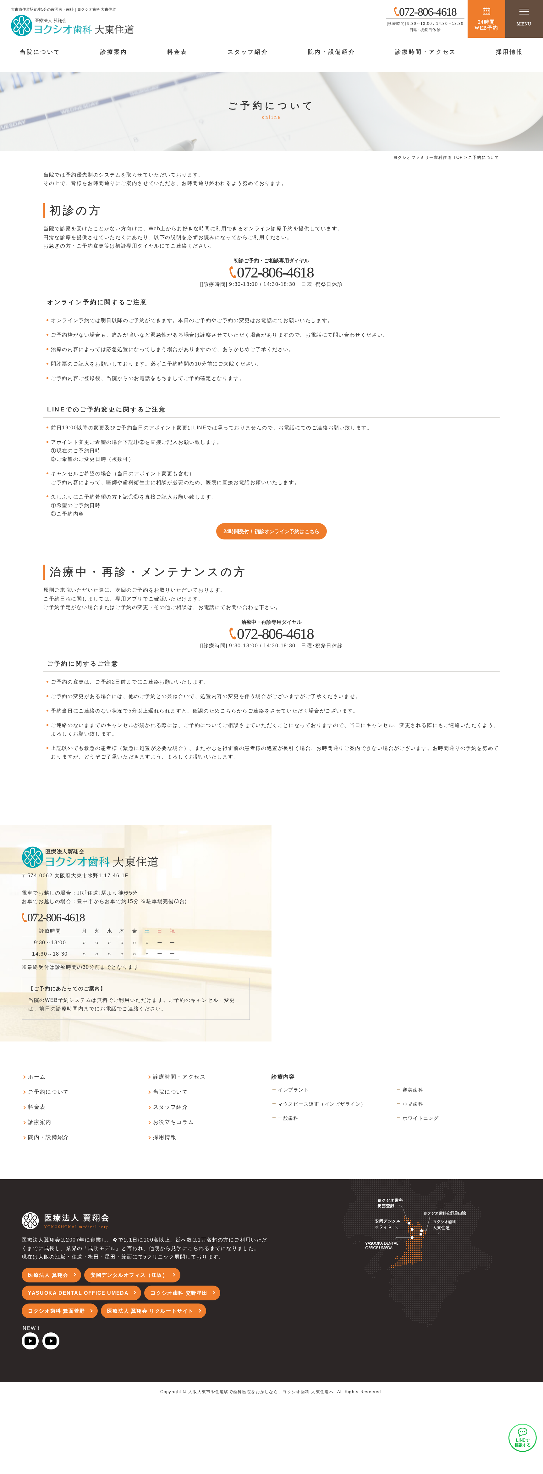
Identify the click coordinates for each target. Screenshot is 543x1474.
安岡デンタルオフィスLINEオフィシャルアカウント (522, 1438)
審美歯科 (413, 1089)
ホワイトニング (421, 1118)
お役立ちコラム (173, 1122)
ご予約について (48, 1092)
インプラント (293, 1089)
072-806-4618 (275, 272)
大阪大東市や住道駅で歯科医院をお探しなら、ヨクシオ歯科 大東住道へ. (261, 1391)
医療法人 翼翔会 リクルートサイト (150, 1311)
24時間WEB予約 (486, 25)
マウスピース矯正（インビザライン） (322, 1104)
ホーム (37, 1077)
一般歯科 (288, 1118)
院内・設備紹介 (331, 52)
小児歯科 (413, 1104)
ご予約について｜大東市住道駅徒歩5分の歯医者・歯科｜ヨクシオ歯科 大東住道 (127, 25)
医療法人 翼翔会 (48, 1275)
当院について (40, 52)
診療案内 (113, 52)
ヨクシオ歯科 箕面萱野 (56, 1311)
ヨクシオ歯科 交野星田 (179, 1293)
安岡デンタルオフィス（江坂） (129, 1275)
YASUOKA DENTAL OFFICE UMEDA (78, 1293)
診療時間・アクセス (425, 52)
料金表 (177, 52)
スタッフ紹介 (248, 52)
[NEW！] (30, 1345)
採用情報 (509, 52)
